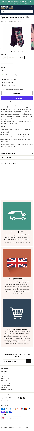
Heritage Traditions (7, 21)
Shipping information (8, 153)
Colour (3, 54)
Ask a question (6, 157)
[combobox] (17, 11)
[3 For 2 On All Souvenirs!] (17, 313)
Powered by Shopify (22, 427)
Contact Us (4, 371)
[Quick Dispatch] (17, 216)
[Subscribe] (28, 361)
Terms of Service (5, 385)
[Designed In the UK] (17, 263)
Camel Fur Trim (7, 62)
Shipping (10, 89)
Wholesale (4, 387)
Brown (21, 57)
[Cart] (28, 7)
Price (3, 67)
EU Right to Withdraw (7, 389)
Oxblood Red (12, 57)
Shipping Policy (5, 383)
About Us (3, 374)
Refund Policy (5, 380)
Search (3, 376)
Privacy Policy (5, 378)
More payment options (17, 102)
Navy (4, 57)
